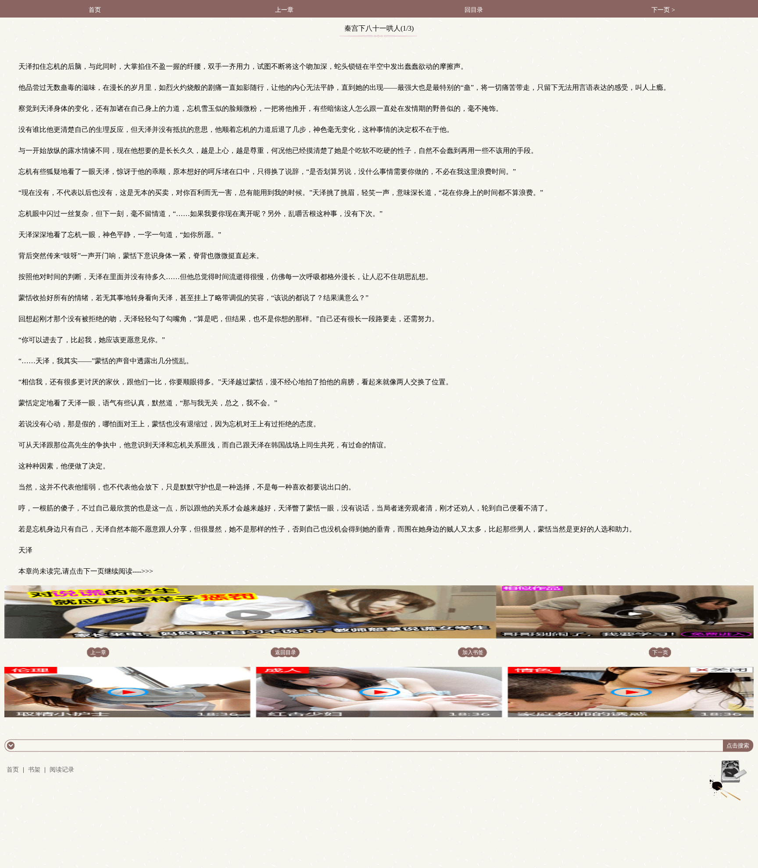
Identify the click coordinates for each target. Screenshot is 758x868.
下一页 (660, 652)
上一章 (284, 10)
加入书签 (472, 652)
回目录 (474, 10)
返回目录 (285, 652)
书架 (34, 769)
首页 (95, 10)
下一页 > (663, 10)
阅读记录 (62, 769)
